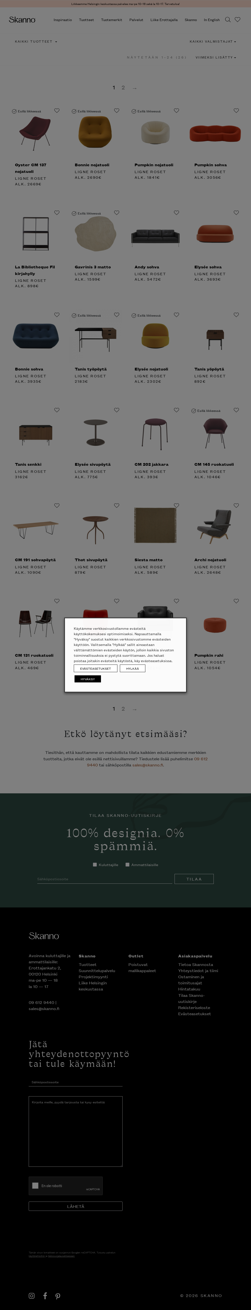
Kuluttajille (110, 69)
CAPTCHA (85, 103)
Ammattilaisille (144, 69)
